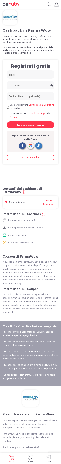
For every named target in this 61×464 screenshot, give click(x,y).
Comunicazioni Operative (41, 104)
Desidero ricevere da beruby (32, 106)
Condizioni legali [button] (38, 113)
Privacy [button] (13, 116)
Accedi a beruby (30, 157)
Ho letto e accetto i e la (30, 115)
